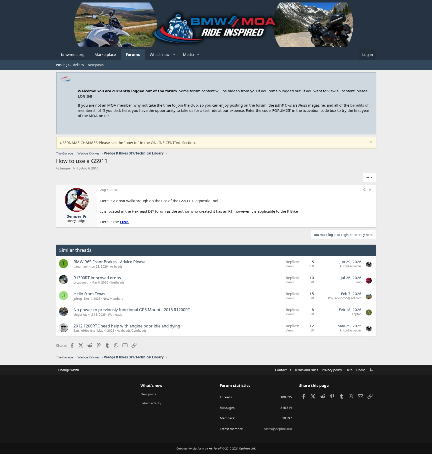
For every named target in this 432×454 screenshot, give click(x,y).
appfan (357, 314)
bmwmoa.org (72, 54)
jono (359, 282)
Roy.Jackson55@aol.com (345, 298)
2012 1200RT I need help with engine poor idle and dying (127, 326)
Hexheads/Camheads (131, 330)
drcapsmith (81, 282)
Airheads (116, 266)
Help (349, 370)
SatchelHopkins (84, 330)
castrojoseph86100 (278, 429)
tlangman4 (81, 266)
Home (361, 370)
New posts (96, 64)
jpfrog (78, 299)
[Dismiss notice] (370, 142)
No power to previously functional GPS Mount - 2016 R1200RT (132, 309)
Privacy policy (332, 370)
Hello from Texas (89, 294)
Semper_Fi (67, 168)
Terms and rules (306, 370)
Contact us (283, 370)
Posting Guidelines (70, 64)
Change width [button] (68, 370)
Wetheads (117, 282)
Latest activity (150, 403)
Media (188, 54)
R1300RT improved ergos (97, 278)
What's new (160, 54)
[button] (174, 54)
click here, (122, 110)
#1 (371, 190)
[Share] (364, 190)
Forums (133, 54)
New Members (113, 299)
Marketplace (105, 54)
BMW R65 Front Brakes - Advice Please (110, 262)
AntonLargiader (351, 266)
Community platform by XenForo (216, 448)
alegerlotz (81, 314)
